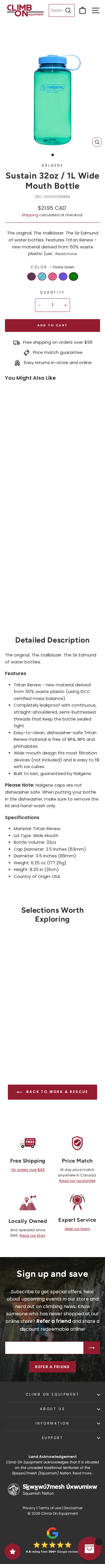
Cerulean (42, 276)
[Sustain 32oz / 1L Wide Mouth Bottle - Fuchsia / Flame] (31, 602)
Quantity (52, 292)
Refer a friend (52, 1367)
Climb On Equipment (53, 1394)
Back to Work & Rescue (56, 1091)
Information (53, 1423)
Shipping (30, 214)
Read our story (33, 1235)
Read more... (83, 1473)
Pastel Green (73, 276)
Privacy (29, 1507)
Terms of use (49, 1507)
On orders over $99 (28, 1169)
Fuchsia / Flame (52, 276)
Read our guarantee (77, 1180)
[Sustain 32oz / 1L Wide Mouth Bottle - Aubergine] (10, 602)
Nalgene (53, 165)
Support (53, 1438)
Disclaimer (73, 1507)
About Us (52, 1409)
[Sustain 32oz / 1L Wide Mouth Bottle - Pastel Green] (21, 610)
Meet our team (77, 1228)
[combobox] (62, 10)
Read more (66, 253)
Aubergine (31, 276)
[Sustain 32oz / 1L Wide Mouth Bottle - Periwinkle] (10, 610)
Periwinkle (63, 276)
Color (52, 267)
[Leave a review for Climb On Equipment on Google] (52, 1540)
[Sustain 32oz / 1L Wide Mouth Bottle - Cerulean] (21, 602)
